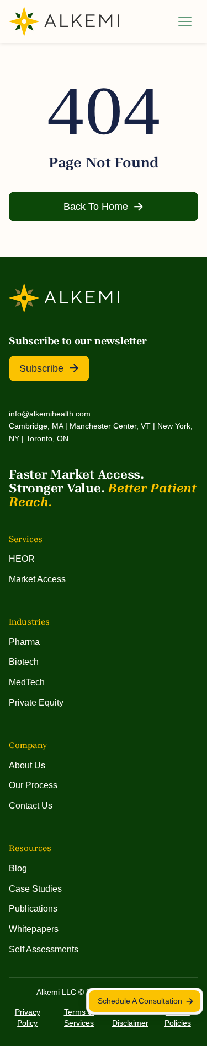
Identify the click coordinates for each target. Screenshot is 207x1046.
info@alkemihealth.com (50, 413)
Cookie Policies (177, 1017)
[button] (185, 21)
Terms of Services (79, 1017)
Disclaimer (130, 1022)
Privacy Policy (27, 1017)
